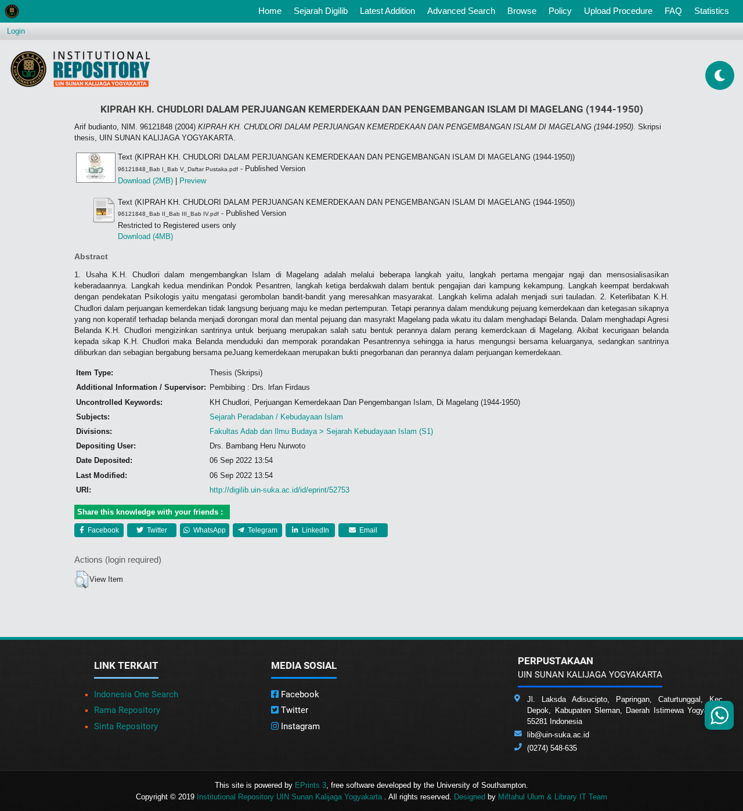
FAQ (673, 11)
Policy (560, 11)
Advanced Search (461, 11)
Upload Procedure (618, 11)
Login (16, 31)
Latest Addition (387, 11)
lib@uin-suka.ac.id (558, 734)
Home (272, 10)
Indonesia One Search (136, 694)
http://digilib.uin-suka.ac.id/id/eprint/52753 (279, 490)
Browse (521, 11)
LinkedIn (314, 530)
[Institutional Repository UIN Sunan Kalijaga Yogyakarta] (80, 68)
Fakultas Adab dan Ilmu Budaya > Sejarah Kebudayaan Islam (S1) (321, 431)
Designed (469, 796)
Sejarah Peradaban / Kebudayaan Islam (276, 416)
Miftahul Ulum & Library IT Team (552, 796)
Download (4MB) (145, 236)
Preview (192, 180)
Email (367, 530)
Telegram (261, 530)
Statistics (711, 11)
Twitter (156, 530)
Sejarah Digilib (321, 11)
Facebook (102, 530)
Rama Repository (127, 710)
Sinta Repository (126, 726)
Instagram (299, 726)
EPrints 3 (310, 785)
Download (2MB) (145, 180)
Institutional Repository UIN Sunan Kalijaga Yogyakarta (290, 796)
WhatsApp (209, 530)
